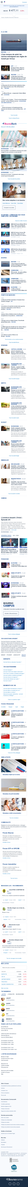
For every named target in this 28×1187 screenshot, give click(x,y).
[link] (8, 1133)
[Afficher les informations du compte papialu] (3, 1004)
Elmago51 (6, 952)
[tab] (6, 536)
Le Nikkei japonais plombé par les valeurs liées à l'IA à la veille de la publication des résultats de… (13, 328)
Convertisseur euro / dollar (7, 1044)
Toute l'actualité (14, 115)
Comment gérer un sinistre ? (9, 692)
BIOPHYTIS (4, 974)
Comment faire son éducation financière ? (12, 662)
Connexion (24, 2)
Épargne (10, 707)
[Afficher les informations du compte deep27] (4, 891)
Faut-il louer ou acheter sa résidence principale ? (13, 673)
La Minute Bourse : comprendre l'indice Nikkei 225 (13, 93)
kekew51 (7, 950)
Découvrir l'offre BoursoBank (8, 127)
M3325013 (9, 1019)
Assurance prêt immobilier (7, 1070)
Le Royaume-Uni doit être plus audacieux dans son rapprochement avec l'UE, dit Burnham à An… (13, 86)
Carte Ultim (13, 203)
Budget (22, 707)
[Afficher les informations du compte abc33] (3, 1009)
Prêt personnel (4, 1067)
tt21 (7, 1014)
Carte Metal (20, 203)
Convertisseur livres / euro (7, 1047)
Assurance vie (4, 1063)
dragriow (7, 916)
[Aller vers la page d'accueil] (4, 2)
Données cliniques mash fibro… (15, 940)
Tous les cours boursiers (7, 1028)
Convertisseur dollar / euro (7, 1042)
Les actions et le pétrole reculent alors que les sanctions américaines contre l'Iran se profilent (13, 307)
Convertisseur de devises (7, 1040)
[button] (1, 2)
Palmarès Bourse (5, 1035)
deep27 (6, 899)
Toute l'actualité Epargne (14, 378)
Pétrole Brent (4, 981)
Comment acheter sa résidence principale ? (12, 675)
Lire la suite (13, 530)
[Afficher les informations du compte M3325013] (3, 1020)
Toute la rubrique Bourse (14, 118)
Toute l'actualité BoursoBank (14, 179)
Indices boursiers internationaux (8, 1033)
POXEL (9, 943)
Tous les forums (14, 878)
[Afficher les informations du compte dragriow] (4, 909)
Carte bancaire (4, 1060)
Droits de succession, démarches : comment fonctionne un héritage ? (13, 694)
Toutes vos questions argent (14, 699)
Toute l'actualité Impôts (14, 418)
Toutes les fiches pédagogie (14, 752)
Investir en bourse (5, 1072)
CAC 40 (5, 11)
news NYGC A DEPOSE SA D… (15, 890)
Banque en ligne (5, 1056)
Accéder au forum (6, 842)
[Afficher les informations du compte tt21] (3, 1015)
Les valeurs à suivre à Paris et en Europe (9, 335)
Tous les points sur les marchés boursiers (14, 339)
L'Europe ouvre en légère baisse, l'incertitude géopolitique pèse (12, 321)
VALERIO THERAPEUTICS (7, 984)
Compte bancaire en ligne (7, 1058)
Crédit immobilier (5, 1065)
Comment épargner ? (7, 670)
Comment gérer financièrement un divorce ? (12, 688)
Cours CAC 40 (4, 1030)
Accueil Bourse (4, 1026)
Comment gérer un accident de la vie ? (11, 690)
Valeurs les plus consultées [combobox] (8, 967)
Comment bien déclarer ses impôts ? (11, 679)
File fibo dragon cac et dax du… (16, 908)
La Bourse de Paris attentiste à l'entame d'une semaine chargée (12, 300)
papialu (8, 1003)
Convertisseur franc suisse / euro (9, 1049)
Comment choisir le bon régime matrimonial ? (13, 671)
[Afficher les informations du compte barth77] (4, 926)
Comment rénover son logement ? (10, 677)
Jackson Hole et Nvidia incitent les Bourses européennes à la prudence (12, 314)
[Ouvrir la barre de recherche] (18, 2)
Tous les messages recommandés (14, 958)
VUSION (9, 926)
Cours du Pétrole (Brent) (7, 1037)
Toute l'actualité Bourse (14, 342)
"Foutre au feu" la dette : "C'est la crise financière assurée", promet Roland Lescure (14, 100)
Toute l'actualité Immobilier (14, 493)
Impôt (16, 707)
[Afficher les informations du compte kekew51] (4, 941)
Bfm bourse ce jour (14, 925)
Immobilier (3, 707)
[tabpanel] (14, 546)
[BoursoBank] (14, 124)
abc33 (8, 1008)
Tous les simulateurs (14, 818)
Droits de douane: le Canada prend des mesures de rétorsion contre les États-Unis (12, 108)
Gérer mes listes (4, 988)
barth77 (6, 931)
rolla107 (8, 998)
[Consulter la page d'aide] (20, 2)
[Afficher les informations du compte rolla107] (3, 999)
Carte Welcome (6, 203)
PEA (2, 1074)
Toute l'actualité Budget (14, 455)
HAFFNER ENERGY (5, 979)
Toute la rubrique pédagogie (14, 634)
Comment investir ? (7, 680)
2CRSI (9, 893)
